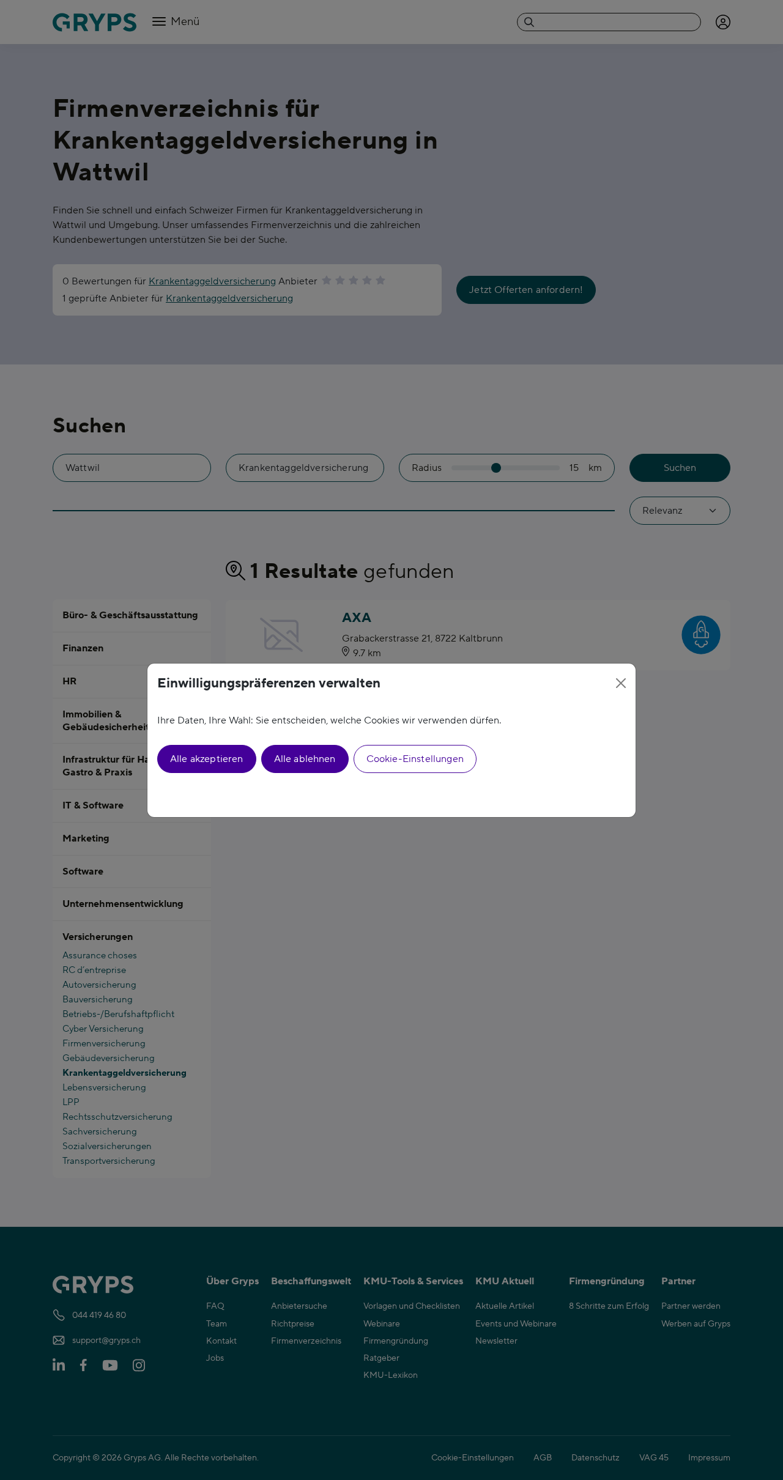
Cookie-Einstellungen (415, 759)
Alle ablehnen (305, 759)
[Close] (621, 683)
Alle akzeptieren (206, 759)
